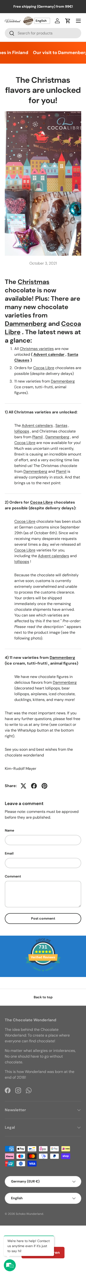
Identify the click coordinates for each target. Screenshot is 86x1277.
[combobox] (43, 33)
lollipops (21, 431)
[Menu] (78, 21)
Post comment (43, 918)
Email (9, 853)
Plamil (37, 436)
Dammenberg (26, 323)
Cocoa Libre (43, 367)
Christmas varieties (37, 348)
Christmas (33, 282)
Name (9, 830)
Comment (13, 876)
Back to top (43, 997)
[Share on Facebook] (34, 786)
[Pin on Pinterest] (44, 786)
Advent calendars (37, 425)
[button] (68, 21)
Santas (61, 425)
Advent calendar (48, 354)
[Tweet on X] (23, 786)
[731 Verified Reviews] (43, 974)
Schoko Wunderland (29, 1214)
